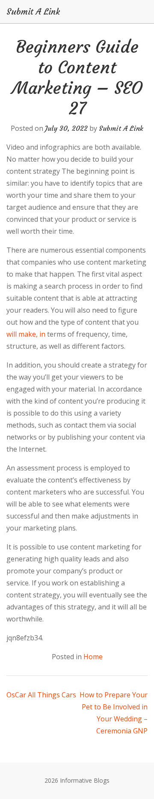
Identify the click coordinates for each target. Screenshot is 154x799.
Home (93, 656)
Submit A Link (33, 11)
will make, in (25, 334)
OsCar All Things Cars (41, 695)
